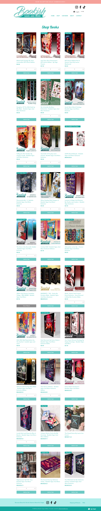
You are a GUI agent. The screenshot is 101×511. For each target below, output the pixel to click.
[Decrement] (18, 69)
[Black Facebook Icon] (80, 7)
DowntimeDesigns (63, 508)
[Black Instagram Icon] (76, 7)
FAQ (84, 502)
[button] (82, 11)
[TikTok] (84, 7)
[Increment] (35, 69)
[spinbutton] (26, 69)
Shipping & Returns (75, 502)
